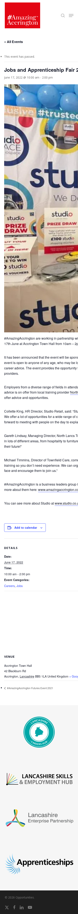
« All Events (13, 41)
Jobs (19, 586)
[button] (71, 15)
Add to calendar (25, 527)
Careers (9, 586)
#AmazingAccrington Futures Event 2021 (29, 688)
